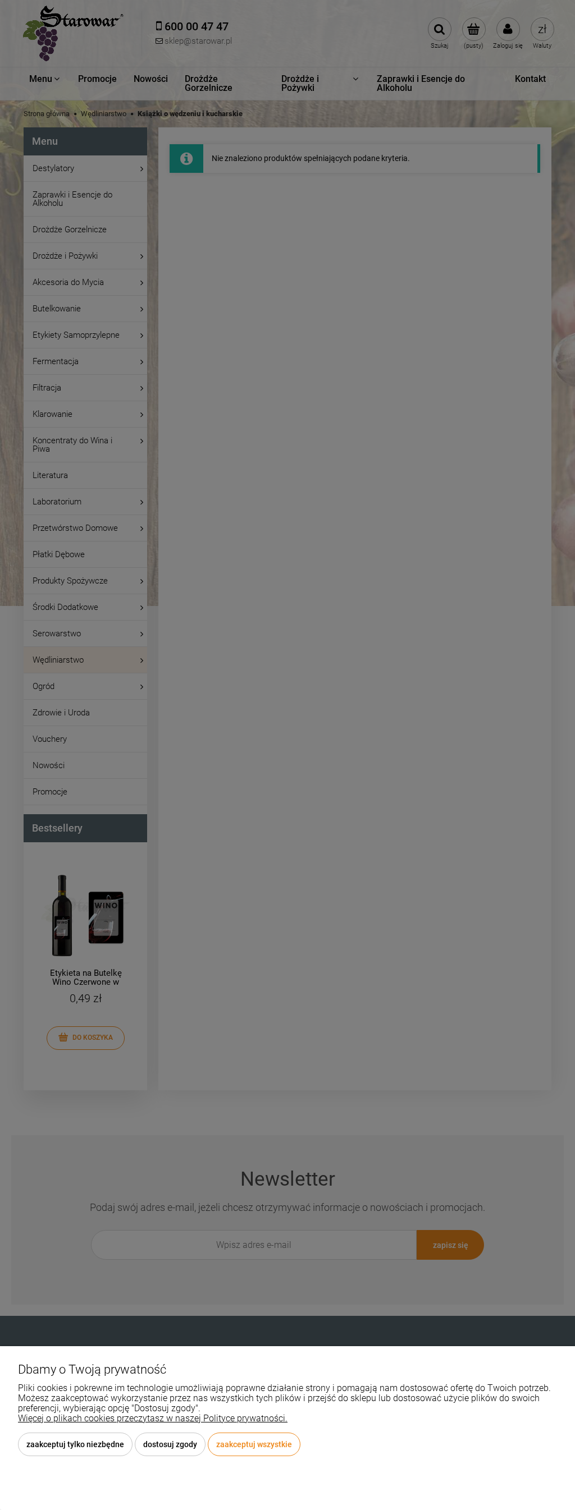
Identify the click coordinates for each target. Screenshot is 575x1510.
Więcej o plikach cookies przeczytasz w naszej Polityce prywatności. (153, 1418)
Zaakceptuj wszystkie (254, 1444)
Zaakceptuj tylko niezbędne (75, 1444)
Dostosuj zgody (170, 1444)
